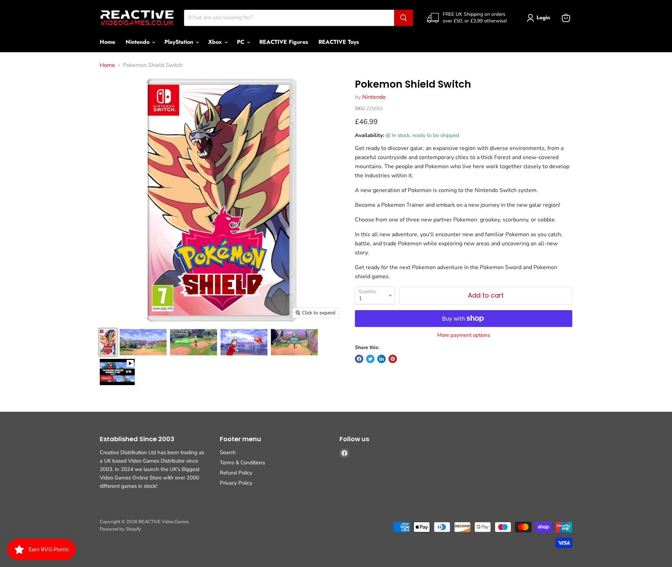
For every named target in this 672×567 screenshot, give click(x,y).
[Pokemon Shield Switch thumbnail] (108, 342)
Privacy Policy (236, 482)
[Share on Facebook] (359, 359)
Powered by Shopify (120, 529)
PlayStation (179, 42)
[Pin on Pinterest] (392, 359)
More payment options (463, 335)
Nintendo (138, 42)
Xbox (216, 42)
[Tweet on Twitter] (370, 359)
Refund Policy (236, 472)
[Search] (403, 18)
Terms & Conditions (242, 462)
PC (241, 42)
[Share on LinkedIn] (381, 359)
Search (228, 452)
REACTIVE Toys (338, 42)
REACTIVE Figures (283, 42)
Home (107, 42)
